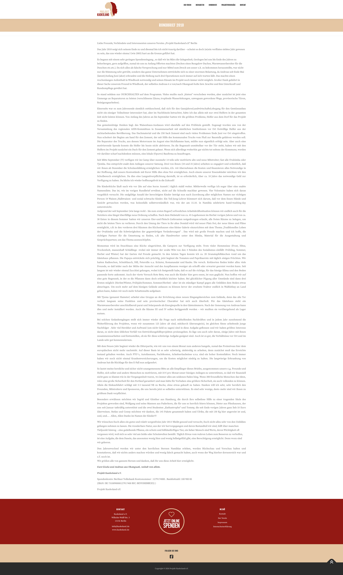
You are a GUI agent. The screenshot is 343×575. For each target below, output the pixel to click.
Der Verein (187, 5)
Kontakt (243, 5)
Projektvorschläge (228, 5)
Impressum (222, 522)
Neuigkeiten (200, 5)
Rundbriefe (213, 5)
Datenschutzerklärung (222, 526)
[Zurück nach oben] (331, 562)
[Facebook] (171, 557)
